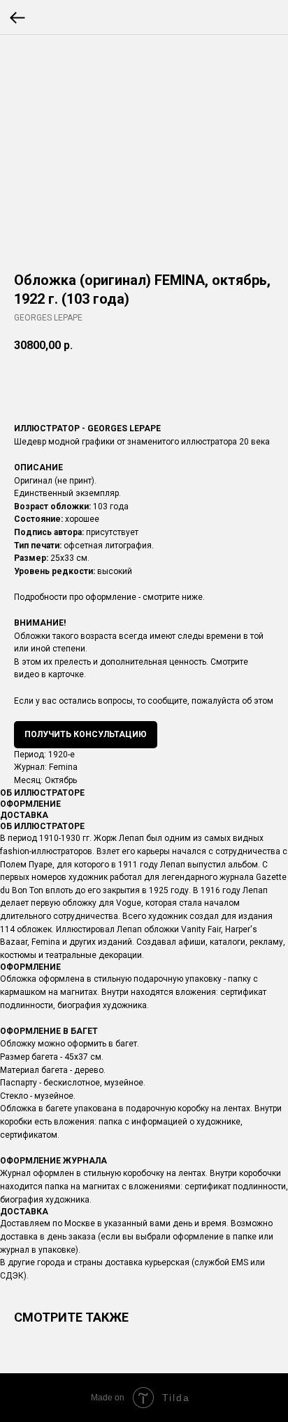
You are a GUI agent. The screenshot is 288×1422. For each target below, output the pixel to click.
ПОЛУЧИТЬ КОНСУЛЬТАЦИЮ (85, 734)
